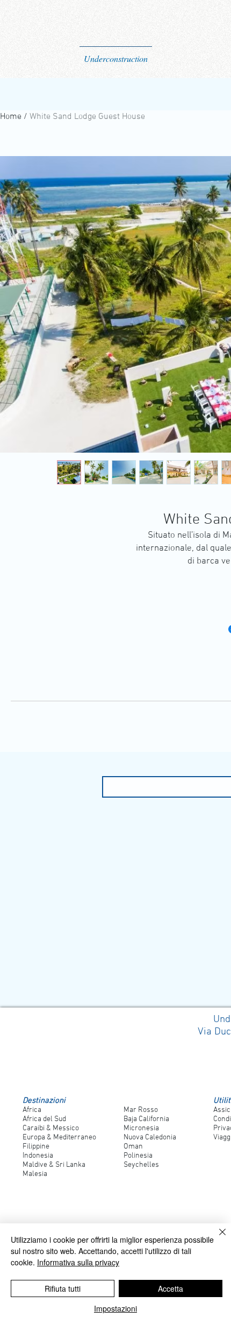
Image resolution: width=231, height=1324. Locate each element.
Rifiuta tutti (63, 1288)
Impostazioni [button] (115, 1308)
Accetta (170, 1288)
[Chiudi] (216, 1238)
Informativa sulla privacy (78, 1262)
